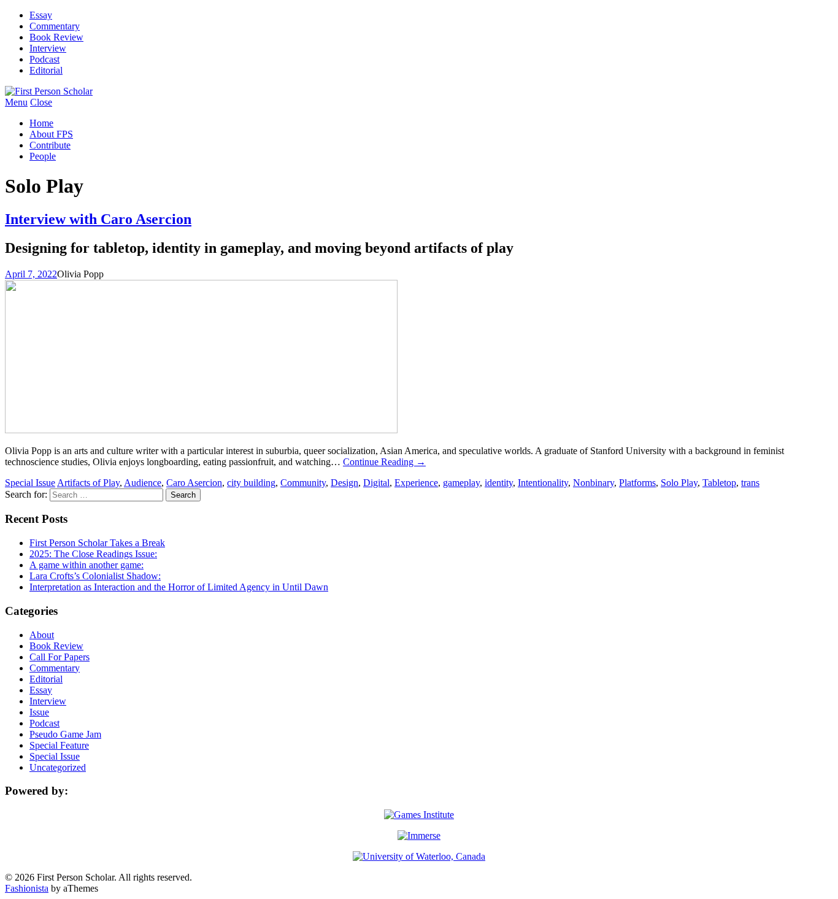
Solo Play (679, 482)
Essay (40, 15)
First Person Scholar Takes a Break (97, 543)
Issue (39, 712)
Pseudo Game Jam (65, 734)
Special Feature (59, 745)
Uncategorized (57, 767)
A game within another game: (86, 565)
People (42, 156)
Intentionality (543, 482)
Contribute (50, 145)
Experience (416, 482)
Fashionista (26, 888)
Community (303, 482)
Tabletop (719, 482)
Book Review (56, 37)
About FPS (51, 134)
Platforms (637, 482)
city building (251, 482)
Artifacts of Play (88, 482)
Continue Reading (384, 462)
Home (41, 123)
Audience (142, 482)
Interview (47, 48)
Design (344, 482)
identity (499, 482)
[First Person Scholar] (49, 91)
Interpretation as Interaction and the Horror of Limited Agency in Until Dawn (178, 587)
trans (750, 482)
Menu (16, 102)
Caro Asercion (194, 482)
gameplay (461, 482)
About (41, 635)
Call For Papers (59, 657)
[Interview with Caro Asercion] (201, 430)
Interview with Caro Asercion (98, 219)
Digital (376, 482)
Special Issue (30, 482)
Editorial (46, 70)
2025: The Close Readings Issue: (93, 554)
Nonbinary (593, 482)
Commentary (54, 26)
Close (41, 102)
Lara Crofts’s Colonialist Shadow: (95, 576)
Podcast (44, 59)
